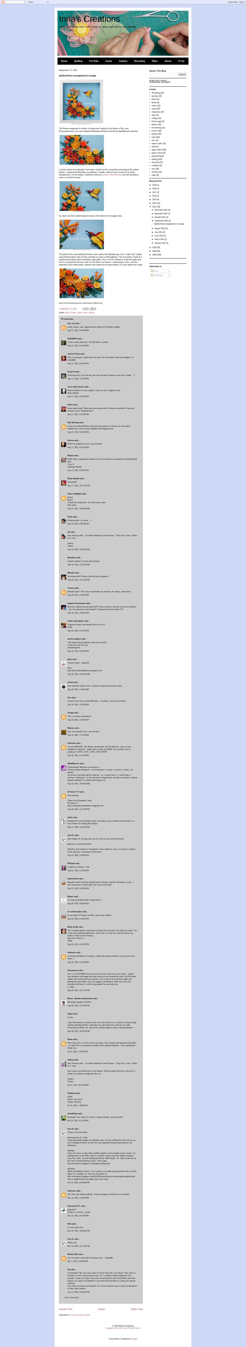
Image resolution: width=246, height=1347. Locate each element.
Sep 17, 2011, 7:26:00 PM (78, 379)
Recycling (139, 61)
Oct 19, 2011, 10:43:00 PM (78, 1182)
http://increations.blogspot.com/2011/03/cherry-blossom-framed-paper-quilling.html (101, 1176)
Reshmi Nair (72, 1254)
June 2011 (159, 236)
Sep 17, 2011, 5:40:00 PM (78, 330)
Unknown (71, 743)
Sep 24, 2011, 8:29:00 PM (78, 919)
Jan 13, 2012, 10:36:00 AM (78, 1292)
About (168, 61)
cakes (154, 106)
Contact (137, 1328)
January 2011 (160, 243)
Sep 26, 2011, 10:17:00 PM (78, 990)
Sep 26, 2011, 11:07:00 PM (78, 1006)
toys (153, 169)
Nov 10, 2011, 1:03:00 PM (78, 1198)
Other (155, 61)
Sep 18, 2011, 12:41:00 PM (78, 580)
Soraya (70, 713)
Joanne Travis (73, 354)
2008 (154, 255)
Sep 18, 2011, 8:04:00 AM (78, 524)
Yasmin (70, 588)
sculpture (155, 165)
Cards (108, 61)
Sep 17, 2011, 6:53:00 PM (78, 363)
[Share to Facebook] (92, 308)
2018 (154, 189)
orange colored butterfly (111, 175)
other (154, 147)
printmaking (156, 156)
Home (64, 61)
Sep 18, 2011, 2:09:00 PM (78, 595)
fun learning (156, 128)
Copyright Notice (112, 1328)
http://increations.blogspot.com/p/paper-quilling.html (88, 1163)
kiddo (69, 817)
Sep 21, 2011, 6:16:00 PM (78, 870)
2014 (154, 196)
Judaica (123, 61)
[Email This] (84, 308)
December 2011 (161, 210)
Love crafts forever (75, 387)
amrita (70, 682)
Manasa (70, 728)
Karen (70, 1039)
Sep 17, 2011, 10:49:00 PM (78, 509)
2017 (154, 192)
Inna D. (70, 835)
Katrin (70, 405)
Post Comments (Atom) (80, 1315)
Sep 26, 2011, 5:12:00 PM (78, 962)
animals (155, 96)
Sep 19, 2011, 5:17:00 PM (78, 755)
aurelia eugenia (74, 639)
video (154, 175)
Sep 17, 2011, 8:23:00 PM (78, 414)
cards (154, 109)
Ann (69, 697)
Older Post (137, 1309)
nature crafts (157, 143)
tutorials (155, 172)
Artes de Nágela (74, 494)
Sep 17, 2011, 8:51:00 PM (78, 447)
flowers (73, 312)
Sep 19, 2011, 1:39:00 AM (78, 689)
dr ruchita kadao (74, 912)
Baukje (70, 455)
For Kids (94, 61)
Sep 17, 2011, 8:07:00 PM (78, 396)
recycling (155, 162)
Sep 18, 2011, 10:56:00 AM (78, 549)
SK (68, 532)
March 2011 (160, 239)
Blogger (134, 1339)
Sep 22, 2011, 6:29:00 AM (78, 888)
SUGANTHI (72, 339)
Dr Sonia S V (73, 792)
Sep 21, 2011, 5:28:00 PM (78, 855)
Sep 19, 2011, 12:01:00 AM (78, 674)
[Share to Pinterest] (94, 308)
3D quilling (156, 93)
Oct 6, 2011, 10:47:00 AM (78, 1085)
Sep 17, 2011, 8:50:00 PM (78, 432)
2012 (154, 203)
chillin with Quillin (75, 621)
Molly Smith (72, 927)
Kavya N (71, 372)
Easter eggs (157, 121)
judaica (154, 134)
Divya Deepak (73, 478)
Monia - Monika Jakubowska (79, 998)
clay (153, 115)
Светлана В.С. (73, 1206)
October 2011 (160, 217)
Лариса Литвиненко (76, 603)
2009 (154, 251)
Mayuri (70, 896)
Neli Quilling (73, 422)
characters (156, 112)
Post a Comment (72, 1297)
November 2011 (161, 214)
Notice (164, 80)
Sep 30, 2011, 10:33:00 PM (78, 1031)
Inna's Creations (89, 19)
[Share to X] (89, 308)
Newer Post (65, 1309)
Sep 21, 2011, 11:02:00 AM (78, 827)
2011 (154, 207)
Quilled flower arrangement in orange (169, 224)
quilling (91, 312)
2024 (154, 185)
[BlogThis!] (86, 308)
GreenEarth (72, 1114)
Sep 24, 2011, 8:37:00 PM (78, 944)
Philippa (71, 863)
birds (67, 312)
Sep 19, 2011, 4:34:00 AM (78, 720)
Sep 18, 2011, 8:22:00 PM (78, 631)
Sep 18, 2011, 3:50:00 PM (78, 613)
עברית (181, 61)
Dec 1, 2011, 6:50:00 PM (77, 1261)
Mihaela (70, 573)
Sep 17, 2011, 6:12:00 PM (78, 346)
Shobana (71, 1093)
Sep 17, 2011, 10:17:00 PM (78, 486)
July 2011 (159, 232)
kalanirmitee (72, 879)
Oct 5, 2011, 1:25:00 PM (77, 1052)
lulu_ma (71, 323)
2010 (154, 247)
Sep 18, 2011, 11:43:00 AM (78, 565)
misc (154, 140)
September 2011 (162, 221)
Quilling (78, 61)
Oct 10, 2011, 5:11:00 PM (77, 1121)
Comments (157, 275)
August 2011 (160, 228)
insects (155, 131)
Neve (69, 659)
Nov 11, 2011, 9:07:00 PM (78, 1216)
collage (154, 118)
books (154, 102)
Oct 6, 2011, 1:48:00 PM (77, 1105)
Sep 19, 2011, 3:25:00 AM (78, 704)
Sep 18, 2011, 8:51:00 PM (78, 651)
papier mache (157, 153)
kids (153, 137)
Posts (155, 271)
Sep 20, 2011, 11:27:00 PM (78, 809)
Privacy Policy (127, 1328)
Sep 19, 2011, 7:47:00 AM (78, 735)
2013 (154, 199)
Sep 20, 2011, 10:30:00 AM (78, 784)
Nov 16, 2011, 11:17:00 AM (78, 1246)
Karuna (70, 440)
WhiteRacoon (73, 763)
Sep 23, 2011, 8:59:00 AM (78, 903)
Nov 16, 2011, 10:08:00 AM (78, 1231)
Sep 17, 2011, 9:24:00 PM (78, 470)
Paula (69, 517)
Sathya (70, 1060)
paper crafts (82, 312)
